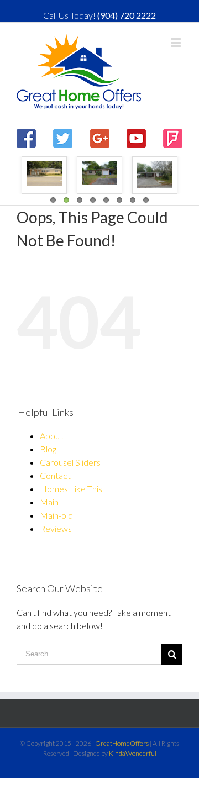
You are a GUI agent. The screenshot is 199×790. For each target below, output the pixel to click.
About (51, 435)
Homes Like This (71, 488)
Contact (55, 475)
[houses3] (44, 173)
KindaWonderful (132, 753)
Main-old (56, 515)
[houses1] (154, 174)
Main (49, 502)
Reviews (56, 528)
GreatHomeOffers (122, 743)
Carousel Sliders (70, 462)
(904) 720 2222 (126, 15)
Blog (48, 449)
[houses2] (99, 173)
